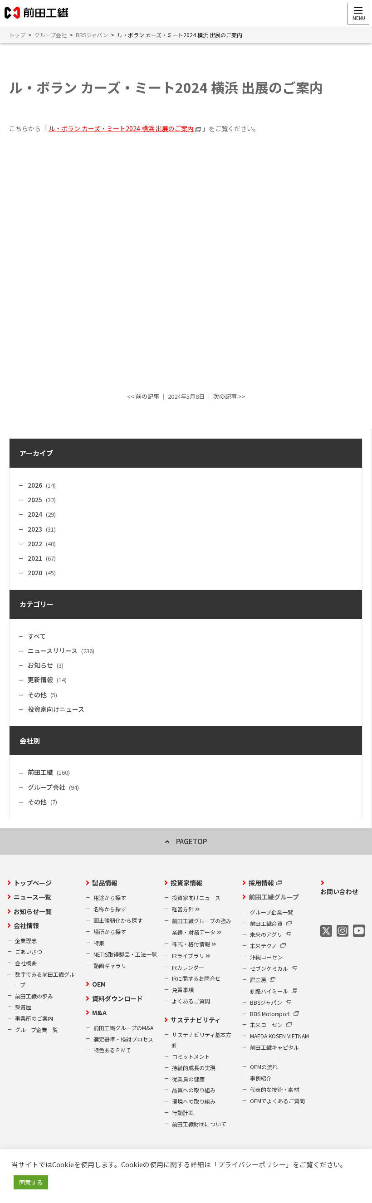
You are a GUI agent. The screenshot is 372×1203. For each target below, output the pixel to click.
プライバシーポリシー (252, 1164)
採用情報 (261, 883)
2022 (35, 543)
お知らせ (40, 665)
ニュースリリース (53, 650)
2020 (35, 572)
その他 (37, 694)
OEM (99, 984)
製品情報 (104, 883)
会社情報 (26, 925)
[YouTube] (359, 930)
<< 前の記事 (143, 396)
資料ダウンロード (117, 998)
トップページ (33, 883)
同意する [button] (31, 1182)
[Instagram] (342, 930)
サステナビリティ (196, 1020)
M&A (99, 1012)
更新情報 (40, 679)
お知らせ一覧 (33, 911)
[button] (358, 13)
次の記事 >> (229, 396)
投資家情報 (186, 883)
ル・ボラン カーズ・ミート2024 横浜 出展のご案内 (121, 128)
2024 (35, 513)
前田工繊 (40, 772)
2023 (35, 528)
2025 (35, 499)
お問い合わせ (339, 891)
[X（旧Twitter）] (326, 930)
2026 (35, 484)
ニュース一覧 (32, 897)
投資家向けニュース (56, 709)
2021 (35, 557)
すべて (37, 636)
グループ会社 (46, 787)
